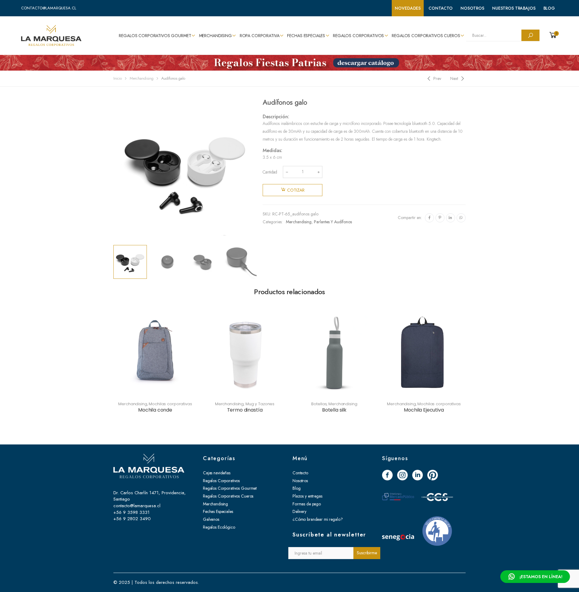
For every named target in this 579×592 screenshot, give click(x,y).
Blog (549, 8)
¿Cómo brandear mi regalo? (318, 519)
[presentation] (112, 170)
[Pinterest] (440, 217)
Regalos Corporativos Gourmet (155, 36)
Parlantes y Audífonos (333, 222)
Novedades (408, 8)
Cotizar (296, 190)
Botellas (319, 404)
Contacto (441, 8)
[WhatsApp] (461, 217)
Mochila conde (155, 409)
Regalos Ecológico (219, 527)
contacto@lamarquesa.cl (48, 8)
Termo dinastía (245, 409)
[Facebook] (429, 217)
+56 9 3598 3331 (131, 512)
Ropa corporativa (260, 36)
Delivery (299, 511)
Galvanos (211, 519)
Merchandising (215, 36)
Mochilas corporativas (170, 404)
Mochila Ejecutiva (424, 409)
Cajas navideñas (216, 473)
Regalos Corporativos (358, 36)
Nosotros (472, 8)
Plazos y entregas (307, 496)
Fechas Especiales (306, 36)
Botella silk (334, 409)
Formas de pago (307, 504)
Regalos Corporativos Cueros (426, 36)
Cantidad (270, 172)
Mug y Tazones (259, 404)
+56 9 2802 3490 (132, 518)
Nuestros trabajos (514, 8)
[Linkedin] (450, 217)
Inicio (117, 78)
